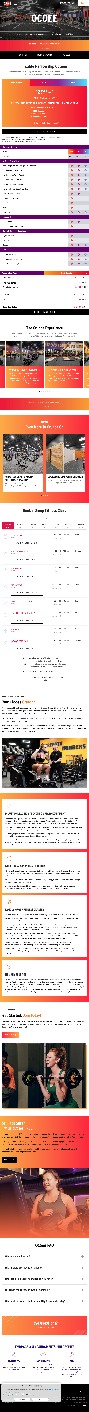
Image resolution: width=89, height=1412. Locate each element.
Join (83, 3)
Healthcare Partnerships (75, 1400)
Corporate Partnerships (76, 1397)
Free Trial (67, 3)
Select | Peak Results (44, 132)
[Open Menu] (15, 3)
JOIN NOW (9, 1035)
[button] (39, 391)
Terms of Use (66, 1403)
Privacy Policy (79, 1403)
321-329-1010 (48, 1328)
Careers (57, 1403)
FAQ (64, 1397)
